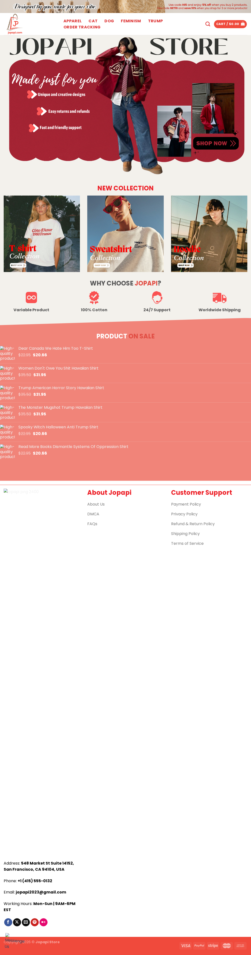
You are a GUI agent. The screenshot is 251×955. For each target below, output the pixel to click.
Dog (109, 21)
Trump (155, 21)
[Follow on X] (17, 922)
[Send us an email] (26, 922)
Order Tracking (81, 27)
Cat (93, 21)
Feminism (131, 21)
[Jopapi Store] (28, 24)
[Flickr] (43, 922)
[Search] (207, 24)
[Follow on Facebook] (8, 922)
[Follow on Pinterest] (35, 922)
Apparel (72, 21)
